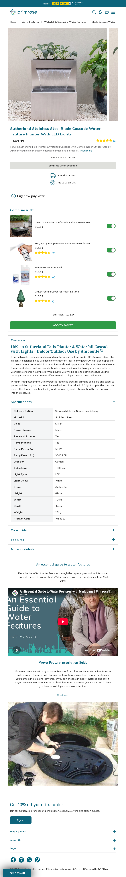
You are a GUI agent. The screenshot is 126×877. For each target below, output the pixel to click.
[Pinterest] (37, 859)
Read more (63, 695)
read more (86, 150)
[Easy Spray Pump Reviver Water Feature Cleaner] (45, 253)
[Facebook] (13, 859)
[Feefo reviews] (63, 3)
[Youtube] (29, 859)
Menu (113, 13)
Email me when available (63, 165)
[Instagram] (21, 859)
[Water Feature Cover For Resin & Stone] (44, 301)
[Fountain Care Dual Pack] (45, 277)
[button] (17, 873)
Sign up (20, 820)
